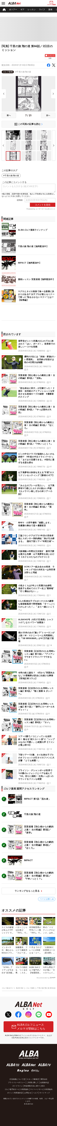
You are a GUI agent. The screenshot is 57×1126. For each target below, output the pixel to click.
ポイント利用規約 (14, 1093)
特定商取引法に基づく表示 (34, 1086)
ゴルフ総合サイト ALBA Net (13, 988)
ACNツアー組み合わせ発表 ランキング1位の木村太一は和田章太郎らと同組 (39, 569)
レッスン (32, 9)
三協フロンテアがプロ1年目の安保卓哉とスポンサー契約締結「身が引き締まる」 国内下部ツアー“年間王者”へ (36, 538)
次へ (48, 115)
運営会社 (44, 1079)
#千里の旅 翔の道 (23, 72)
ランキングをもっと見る (27, 891)
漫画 (50, 9)
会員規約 (43, 1082)
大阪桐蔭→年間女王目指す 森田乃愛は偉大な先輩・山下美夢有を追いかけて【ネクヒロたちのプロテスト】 (36, 554)
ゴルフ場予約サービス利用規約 (17, 1089)
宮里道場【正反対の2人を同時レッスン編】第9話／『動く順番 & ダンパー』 (36, 691)
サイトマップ (44, 1093)
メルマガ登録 (51, 4)
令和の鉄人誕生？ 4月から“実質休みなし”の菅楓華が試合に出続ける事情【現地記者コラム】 (36, 675)
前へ (9, 115)
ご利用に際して (33, 1082)
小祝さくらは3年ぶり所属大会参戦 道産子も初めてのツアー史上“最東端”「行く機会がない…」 (36, 588)
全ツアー (13, 9)
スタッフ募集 (32, 1079)
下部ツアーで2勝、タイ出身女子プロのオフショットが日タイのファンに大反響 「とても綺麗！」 (36, 758)
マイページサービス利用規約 (41, 1089)
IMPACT (28, 860)
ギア (22, 9)
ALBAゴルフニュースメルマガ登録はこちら (31, 1026)
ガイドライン (17, 1086)
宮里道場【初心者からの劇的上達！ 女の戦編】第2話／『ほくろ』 (39, 425)
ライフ (42, 9)
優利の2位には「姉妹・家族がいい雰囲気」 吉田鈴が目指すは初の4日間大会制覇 (39, 359)
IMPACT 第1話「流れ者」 (37, 799)
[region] (28, 9)
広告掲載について (16, 1079)
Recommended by (43, 978)
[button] (28, 346)
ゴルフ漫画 (8, 72)
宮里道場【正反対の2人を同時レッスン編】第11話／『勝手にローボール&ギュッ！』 (36, 707)
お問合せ (27, 1093)
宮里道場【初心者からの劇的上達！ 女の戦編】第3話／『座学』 (39, 507)
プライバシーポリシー (16, 1082)
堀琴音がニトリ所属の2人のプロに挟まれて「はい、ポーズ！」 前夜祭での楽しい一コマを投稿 (36, 344)
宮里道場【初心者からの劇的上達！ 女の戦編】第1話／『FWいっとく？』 (39, 875)
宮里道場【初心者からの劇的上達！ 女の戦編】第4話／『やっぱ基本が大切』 (36, 409)
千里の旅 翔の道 (32, 814)
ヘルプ (35, 1093)
